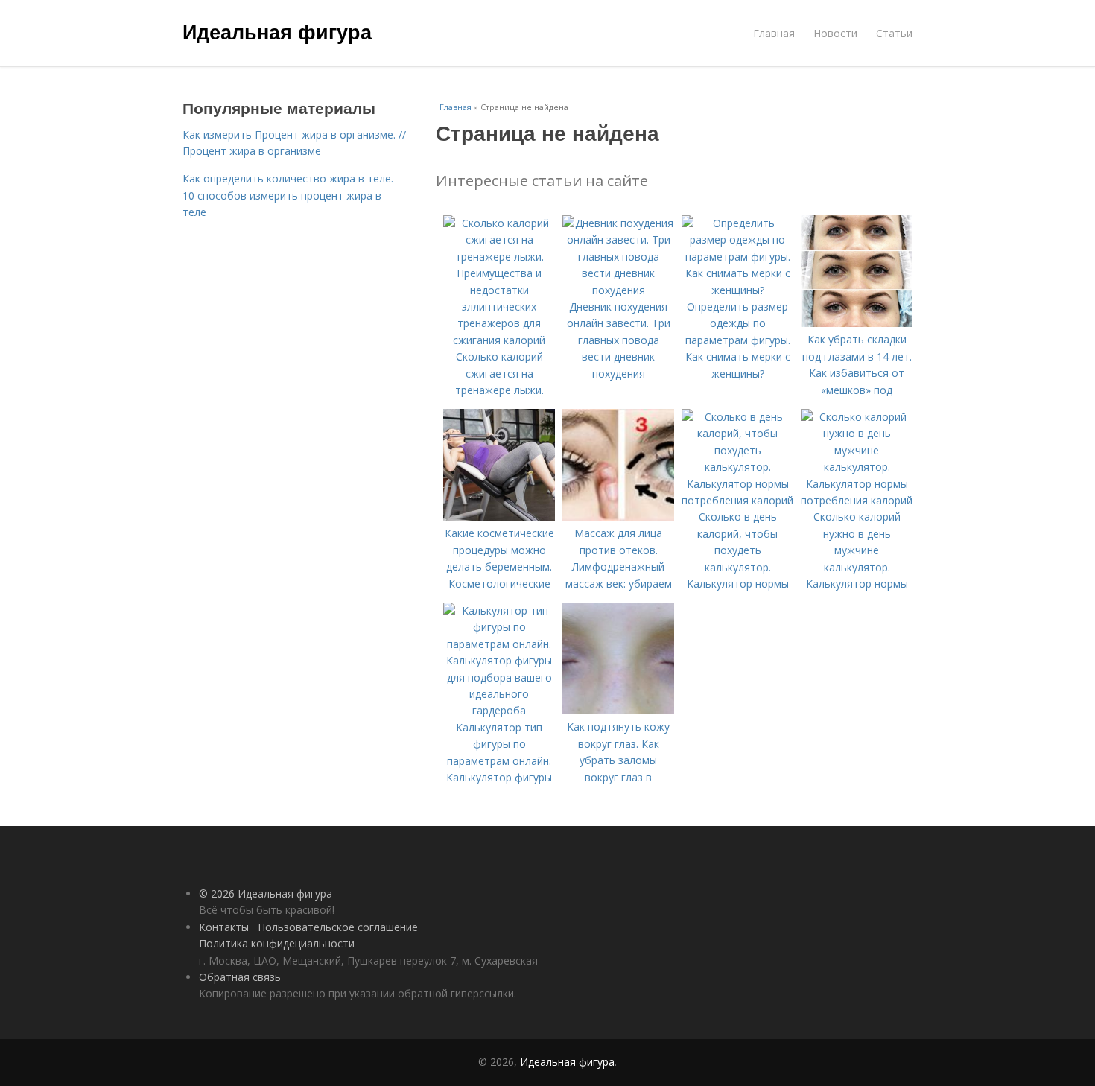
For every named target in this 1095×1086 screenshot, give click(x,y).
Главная (774, 33)
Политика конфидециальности (277, 943)
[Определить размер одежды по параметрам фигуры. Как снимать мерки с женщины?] (737, 290)
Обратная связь (240, 977)
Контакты (224, 927)
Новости (835, 33)
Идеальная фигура (277, 31)
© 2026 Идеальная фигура (265, 893)
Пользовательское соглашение (338, 927)
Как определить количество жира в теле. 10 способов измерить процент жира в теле (287, 195)
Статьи (894, 33)
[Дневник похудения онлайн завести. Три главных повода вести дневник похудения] (618, 290)
